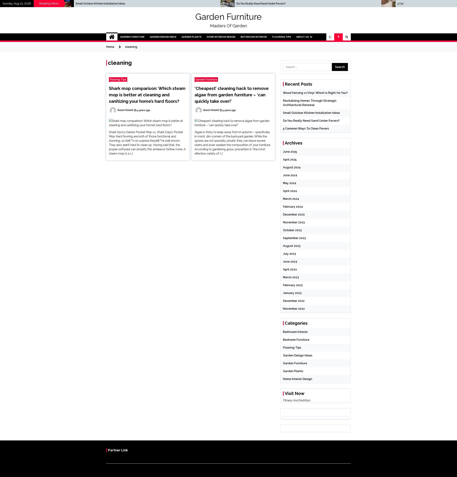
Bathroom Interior (254, 36)
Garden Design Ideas (163, 36)
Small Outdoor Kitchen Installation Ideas (57, 3)
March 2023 (291, 277)
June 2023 (290, 261)
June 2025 (290, 151)
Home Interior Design (221, 36)
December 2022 (294, 301)
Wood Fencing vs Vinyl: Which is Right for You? (315, 93)
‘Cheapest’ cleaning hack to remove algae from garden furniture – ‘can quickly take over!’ (232, 95)
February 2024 (293, 206)
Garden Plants (191, 36)
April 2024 (290, 191)
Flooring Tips (281, 36)
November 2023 (294, 222)
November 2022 (294, 308)
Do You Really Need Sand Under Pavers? (218, 3)
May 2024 (289, 183)
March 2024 (291, 199)
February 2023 (293, 285)
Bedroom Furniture (296, 339)
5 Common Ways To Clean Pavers (306, 128)
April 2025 (290, 159)
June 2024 (290, 175)
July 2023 (289, 253)
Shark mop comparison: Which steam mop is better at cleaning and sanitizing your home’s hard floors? (147, 95)
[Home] (111, 36)
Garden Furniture (228, 17)
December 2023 (294, 214)
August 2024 (292, 167)
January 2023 (292, 293)
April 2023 (290, 269)
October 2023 (292, 230)
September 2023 (294, 238)
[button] (330, 36)
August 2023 (291, 246)
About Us (302, 36)
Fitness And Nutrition (296, 400)
